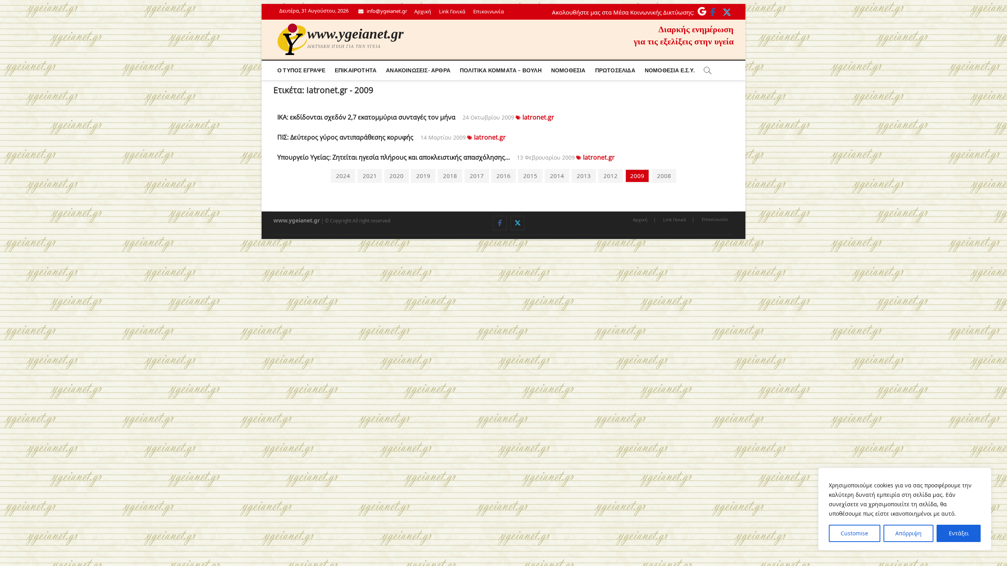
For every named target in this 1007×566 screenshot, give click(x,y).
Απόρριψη (908, 533)
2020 (396, 175)
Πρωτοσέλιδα (615, 70)
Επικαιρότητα (355, 70)
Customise (854, 533)
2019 (423, 175)
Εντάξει (959, 533)
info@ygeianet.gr (386, 11)
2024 (343, 175)
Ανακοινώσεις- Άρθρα (418, 70)
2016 (503, 175)
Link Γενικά (452, 11)
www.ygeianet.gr (355, 34)
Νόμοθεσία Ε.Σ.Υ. (670, 70)
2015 (530, 175)
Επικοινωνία (488, 11)
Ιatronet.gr (538, 117)
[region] (904, 509)
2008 (664, 175)
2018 (450, 175)
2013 (583, 175)
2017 (476, 175)
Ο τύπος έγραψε (301, 70)
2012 (610, 175)
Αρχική (422, 11)
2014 (557, 175)
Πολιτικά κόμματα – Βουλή (501, 70)
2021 (369, 175)
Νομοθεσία (568, 70)
